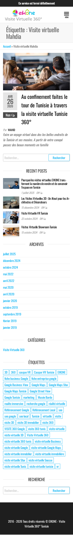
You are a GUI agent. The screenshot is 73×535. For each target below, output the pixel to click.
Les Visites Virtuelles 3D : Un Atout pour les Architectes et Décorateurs (45, 200)
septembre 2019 (12, 314)
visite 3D (9, 422)
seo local (23, 416)
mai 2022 (8, 274)
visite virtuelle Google (16, 447)
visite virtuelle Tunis (15, 466)
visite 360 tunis (37, 428)
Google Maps (38, 384)
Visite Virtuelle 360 (14, 349)
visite (58, 416)
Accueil (7, 46)
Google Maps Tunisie (15, 391)
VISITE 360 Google (14, 428)
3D (6, 372)
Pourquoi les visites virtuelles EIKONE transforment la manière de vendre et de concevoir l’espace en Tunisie (44, 183)
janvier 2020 (10, 300)
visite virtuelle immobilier (18, 454)
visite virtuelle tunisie (41, 466)
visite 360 (48, 422)
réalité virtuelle (57, 403)
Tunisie (35, 416)
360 (13, 372)
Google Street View (40, 391)
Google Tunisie (12, 397)
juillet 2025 (9, 254)
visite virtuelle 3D (14, 435)
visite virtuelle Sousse (40, 460)
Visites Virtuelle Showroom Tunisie (39, 227)
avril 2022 (8, 280)
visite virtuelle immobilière (49, 454)
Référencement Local (43, 410)
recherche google (36, 403)
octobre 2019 (10, 307)
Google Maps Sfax (58, 384)
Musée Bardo (45, 397)
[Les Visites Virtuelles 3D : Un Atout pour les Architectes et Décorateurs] (11, 202)
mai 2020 (8, 287)
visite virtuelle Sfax (14, 460)
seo (60, 410)
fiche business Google (16, 378)
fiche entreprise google (43, 378)
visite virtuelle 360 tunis (17, 441)
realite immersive (13, 403)
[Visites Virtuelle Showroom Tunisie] (11, 230)
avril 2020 (8, 294)
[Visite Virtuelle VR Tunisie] (11, 217)
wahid (11, 130)
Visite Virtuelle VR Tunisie (34, 213)
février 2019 (10, 320)
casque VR (25, 372)
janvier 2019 (10, 327)
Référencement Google (16, 410)
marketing (28, 397)
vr (58, 466)
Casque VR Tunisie (44, 372)
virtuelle (47, 416)
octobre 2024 (10, 267)
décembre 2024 (11, 260)
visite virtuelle (56, 428)
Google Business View (16, 384)
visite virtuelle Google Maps (46, 447)
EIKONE (61, 372)
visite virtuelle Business (48, 441)
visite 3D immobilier (28, 422)
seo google (10, 416)
